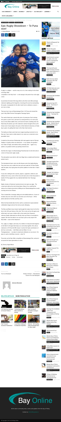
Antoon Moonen (6, 31)
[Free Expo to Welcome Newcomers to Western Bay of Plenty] (44, 265)
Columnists (12, 22)
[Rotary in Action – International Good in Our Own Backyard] (44, 181)
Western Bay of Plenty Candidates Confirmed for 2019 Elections (53, 366)
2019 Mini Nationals (51, 91)
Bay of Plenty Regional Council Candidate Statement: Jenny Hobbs (53, 300)
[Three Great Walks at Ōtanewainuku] (44, 209)
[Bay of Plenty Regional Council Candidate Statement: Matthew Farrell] (44, 288)
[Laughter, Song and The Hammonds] (44, 249)
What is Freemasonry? (52, 155)
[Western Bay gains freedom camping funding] (44, 50)
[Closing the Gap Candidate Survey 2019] (44, 97)
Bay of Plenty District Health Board (52, 350)
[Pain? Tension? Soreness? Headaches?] (7, 319)
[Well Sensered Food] (44, 332)
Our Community (6, 11)
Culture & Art (38, 11)
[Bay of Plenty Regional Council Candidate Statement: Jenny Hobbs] (44, 300)
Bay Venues (30, 307)
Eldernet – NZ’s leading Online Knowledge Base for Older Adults (33, 325)
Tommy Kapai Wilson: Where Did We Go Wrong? (19, 311)
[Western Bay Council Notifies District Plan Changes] (44, 322)
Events (15, 11)
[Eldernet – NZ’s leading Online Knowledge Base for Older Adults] (34, 319)
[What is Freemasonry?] (44, 157)
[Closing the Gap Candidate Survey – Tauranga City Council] (44, 114)
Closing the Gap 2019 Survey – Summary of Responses (52, 104)
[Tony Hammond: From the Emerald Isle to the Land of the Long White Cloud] (44, 226)
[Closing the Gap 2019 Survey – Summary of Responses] (44, 104)
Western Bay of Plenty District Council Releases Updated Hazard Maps (53, 337)
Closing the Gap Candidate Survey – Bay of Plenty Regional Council (53, 132)
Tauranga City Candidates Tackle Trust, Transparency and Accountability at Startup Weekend (53, 312)
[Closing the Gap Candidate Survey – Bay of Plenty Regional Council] (44, 132)
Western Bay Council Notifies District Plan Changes (52, 322)
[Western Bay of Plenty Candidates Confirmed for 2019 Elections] (44, 366)
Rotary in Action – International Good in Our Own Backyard (31, 274)
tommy (13, 257)
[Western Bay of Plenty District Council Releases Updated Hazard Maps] (44, 337)
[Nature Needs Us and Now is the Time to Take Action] (44, 281)
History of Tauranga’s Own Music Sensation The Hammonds (53, 256)
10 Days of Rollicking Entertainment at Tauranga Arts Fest (52, 376)
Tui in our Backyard (6, 273)
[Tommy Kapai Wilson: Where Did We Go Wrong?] (20, 304)
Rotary (48, 185)
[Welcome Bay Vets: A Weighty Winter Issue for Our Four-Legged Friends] (44, 217)
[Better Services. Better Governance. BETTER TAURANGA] (44, 80)
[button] (58, 11)
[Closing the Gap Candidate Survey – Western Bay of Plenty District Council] (44, 123)
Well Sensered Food (51, 330)
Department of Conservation (53, 283)
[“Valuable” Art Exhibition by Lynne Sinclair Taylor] (44, 174)
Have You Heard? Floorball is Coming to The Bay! (33, 311)
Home (2, 20)
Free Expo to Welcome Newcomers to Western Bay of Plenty (52, 265)
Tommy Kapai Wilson (19, 22)
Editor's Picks (49, 260)
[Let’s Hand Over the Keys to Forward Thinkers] (7, 304)
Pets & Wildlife (50, 197)
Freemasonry (49, 157)
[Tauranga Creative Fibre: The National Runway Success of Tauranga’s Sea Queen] (44, 163)
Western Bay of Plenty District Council (53, 53)
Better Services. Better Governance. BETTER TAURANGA (52, 80)
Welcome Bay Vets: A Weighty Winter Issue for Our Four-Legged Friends (53, 217)
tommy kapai (20, 257)
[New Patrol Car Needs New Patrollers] (44, 273)
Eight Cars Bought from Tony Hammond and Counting (52, 241)
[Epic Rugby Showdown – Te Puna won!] (44, 189)
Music (48, 251)
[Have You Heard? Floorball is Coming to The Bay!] (34, 304)
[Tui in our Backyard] (44, 197)
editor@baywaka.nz (34, 412)
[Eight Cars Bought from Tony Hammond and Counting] (44, 241)
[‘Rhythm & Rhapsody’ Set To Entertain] (44, 43)
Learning (47, 11)
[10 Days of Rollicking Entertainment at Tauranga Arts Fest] (44, 376)
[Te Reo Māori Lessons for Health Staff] (44, 347)
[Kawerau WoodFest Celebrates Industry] (44, 203)
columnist (8, 257)
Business (21, 11)
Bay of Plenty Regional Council (51, 136)
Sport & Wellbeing (7, 16)
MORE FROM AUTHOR (23, 296)
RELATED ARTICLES (7, 296)
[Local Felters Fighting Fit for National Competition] (20, 319)
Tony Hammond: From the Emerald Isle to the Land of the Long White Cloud (53, 226)
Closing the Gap (50, 99)
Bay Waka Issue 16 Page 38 (13, 255)
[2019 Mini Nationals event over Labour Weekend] (44, 89)
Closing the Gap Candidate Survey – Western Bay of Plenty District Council (53, 123)
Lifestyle (28, 11)
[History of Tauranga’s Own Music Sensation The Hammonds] (44, 256)
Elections (49, 84)
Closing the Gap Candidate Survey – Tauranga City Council (53, 114)
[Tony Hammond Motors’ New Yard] (44, 234)
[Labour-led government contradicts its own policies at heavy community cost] (44, 356)
